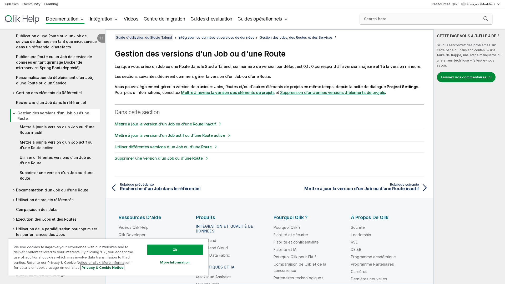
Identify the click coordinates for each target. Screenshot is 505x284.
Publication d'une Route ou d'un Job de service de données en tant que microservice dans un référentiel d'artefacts (56, 41)
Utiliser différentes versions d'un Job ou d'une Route (56, 160)
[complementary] (469, 156)
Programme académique (373, 257)
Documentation (62, 19)
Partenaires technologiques (299, 278)
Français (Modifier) (481, 4)
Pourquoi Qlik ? (287, 227)
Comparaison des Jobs (36, 209)
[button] (486, 18)
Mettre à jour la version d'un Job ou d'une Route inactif (57, 130)
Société (358, 227)
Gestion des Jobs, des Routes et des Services (296, 37)
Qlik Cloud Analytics (213, 277)
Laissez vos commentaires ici (466, 77)
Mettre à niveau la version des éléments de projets (228, 92)
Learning (51, 4)
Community (31, 4)
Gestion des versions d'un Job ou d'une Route (53, 116)
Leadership (361, 234)
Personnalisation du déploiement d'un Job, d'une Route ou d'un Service (54, 80)
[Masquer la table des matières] (101, 38)
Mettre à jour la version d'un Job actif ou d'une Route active (56, 145)
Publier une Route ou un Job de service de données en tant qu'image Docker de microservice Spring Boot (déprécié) (54, 62)
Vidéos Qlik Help (134, 227)
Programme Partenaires (372, 264)
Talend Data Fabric (213, 255)
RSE (354, 242)
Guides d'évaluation (211, 19)
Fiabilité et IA (285, 249)
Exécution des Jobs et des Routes (46, 219)
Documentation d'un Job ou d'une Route (52, 190)
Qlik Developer (132, 234)
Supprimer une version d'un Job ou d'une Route (56, 175)
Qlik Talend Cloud (212, 248)
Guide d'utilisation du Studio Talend (144, 37)
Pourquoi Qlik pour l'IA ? (295, 257)
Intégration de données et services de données (216, 37)
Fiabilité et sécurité (291, 234)
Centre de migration (164, 19)
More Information (175, 262)
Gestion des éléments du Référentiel (49, 92)
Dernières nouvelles (369, 279)
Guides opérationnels (260, 19)
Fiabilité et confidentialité (296, 242)
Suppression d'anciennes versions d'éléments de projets (332, 92)
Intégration (101, 19)
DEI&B (356, 249)
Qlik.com (12, 4)
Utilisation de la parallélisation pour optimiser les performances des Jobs (56, 232)
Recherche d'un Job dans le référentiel (51, 102)
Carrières (359, 271)
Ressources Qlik (444, 4)
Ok (175, 249)
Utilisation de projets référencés (45, 199)
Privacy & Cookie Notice (102, 267)
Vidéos (131, 19)
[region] (108, 257)
